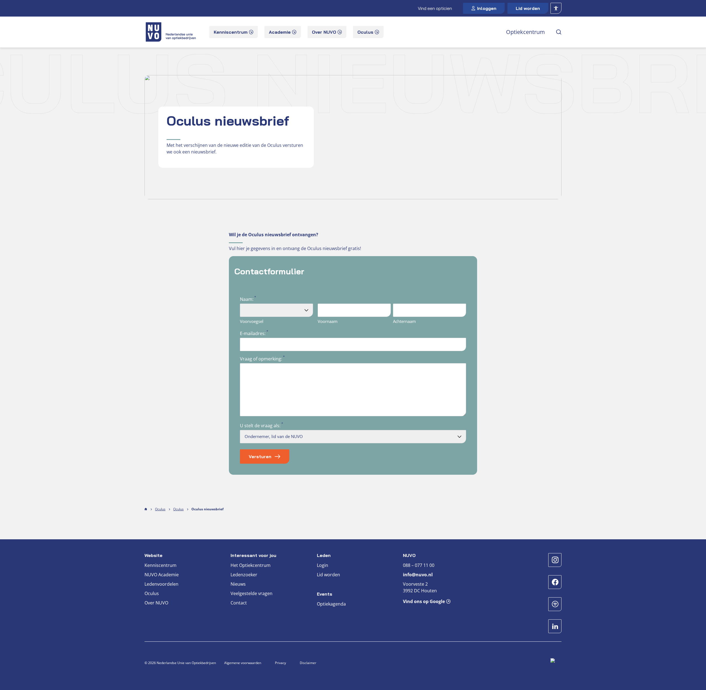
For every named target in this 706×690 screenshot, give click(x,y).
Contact (239, 603)
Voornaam (328, 321)
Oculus (160, 509)
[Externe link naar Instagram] (554, 560)
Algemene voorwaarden (242, 662)
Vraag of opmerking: (261, 358)
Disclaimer (308, 662)
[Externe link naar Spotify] (554, 604)
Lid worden (528, 8)
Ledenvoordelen (161, 584)
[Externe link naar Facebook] (554, 582)
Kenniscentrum (160, 565)
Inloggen (486, 8)
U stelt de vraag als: (260, 425)
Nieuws (238, 584)
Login (322, 565)
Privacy (280, 662)
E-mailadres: (253, 333)
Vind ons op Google (424, 601)
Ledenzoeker (244, 575)
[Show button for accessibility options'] (555, 8)
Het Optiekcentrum (251, 565)
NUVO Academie (162, 575)
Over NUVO (156, 603)
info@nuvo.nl (418, 575)
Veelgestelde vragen (251, 593)
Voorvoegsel (251, 321)
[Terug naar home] (171, 32)
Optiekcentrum (525, 32)
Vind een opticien (435, 8)
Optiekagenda (331, 604)
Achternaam (404, 321)
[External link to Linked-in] (554, 626)
